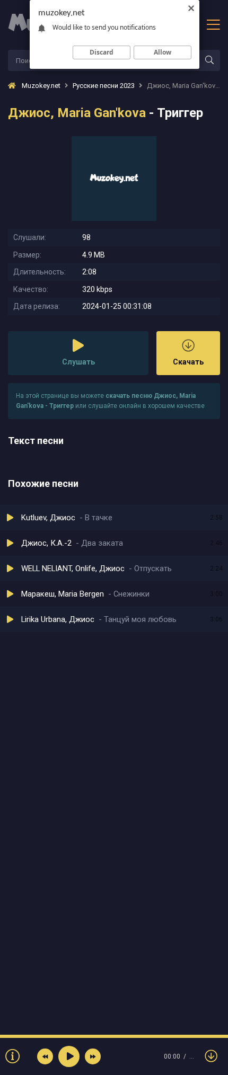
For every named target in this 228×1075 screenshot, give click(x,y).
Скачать (188, 362)
